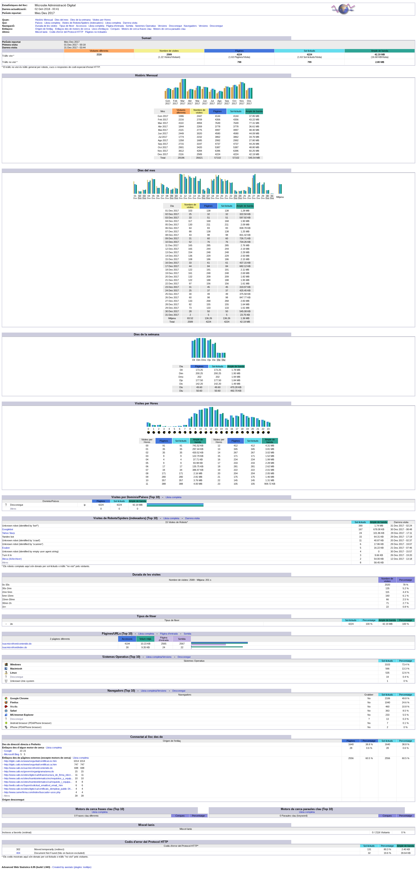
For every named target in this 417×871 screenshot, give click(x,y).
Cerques (115, 29)
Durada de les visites (46, 26)
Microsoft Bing (11, 754)
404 (18, 853)
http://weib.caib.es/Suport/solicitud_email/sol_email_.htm (33, 785)
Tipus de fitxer (66, 26)
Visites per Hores (102, 19)
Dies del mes (61, 19)
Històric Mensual (44, 19)
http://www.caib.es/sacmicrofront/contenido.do (28, 768)
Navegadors (190, 26)
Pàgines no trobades (96, 32)
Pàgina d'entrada (115, 26)
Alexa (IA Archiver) (12, 559)
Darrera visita (130, 22)
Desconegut (175, 26)
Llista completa (52, 22)
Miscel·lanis (41, 32)
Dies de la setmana (80, 19)
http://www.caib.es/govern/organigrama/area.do (29, 771)
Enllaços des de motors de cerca (72, 29)
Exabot (6, 547)
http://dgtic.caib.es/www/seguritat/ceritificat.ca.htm (30, 764)
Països (39, 22)
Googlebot (7, 529)
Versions (162, 26)
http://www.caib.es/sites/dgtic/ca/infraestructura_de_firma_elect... (38, 775)
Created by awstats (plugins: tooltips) (71, 867)
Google (8, 751)
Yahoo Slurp (8, 533)
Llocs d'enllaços (100, 29)
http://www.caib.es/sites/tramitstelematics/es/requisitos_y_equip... (38, 778)
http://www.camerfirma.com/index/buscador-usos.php (32, 792)
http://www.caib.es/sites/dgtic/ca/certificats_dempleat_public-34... (38, 788)
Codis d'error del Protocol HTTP (66, 32)
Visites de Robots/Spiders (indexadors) (82, 22)
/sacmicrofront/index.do (14, 647)
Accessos (81, 26)
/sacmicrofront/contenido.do (16, 643)
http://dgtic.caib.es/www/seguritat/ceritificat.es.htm (30, 761)
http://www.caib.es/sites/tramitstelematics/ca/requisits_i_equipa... (38, 782)
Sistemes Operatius (145, 26)
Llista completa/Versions (159, 657)
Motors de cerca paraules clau (169, 29)
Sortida (129, 26)
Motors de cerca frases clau (136, 29)
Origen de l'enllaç (44, 29)
